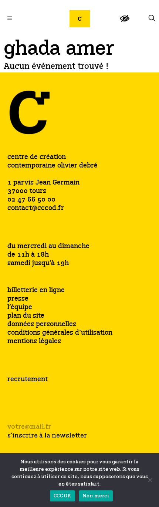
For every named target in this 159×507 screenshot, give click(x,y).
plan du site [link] (25, 316)
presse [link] (17, 299)
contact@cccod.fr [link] (35, 208)
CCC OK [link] (62, 496)
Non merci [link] (95, 496)
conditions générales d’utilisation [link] (59, 333)
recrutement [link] (27, 379)
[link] (124, 21)
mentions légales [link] (34, 341)
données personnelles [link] (41, 324)
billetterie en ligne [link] (36, 290)
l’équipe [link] (19, 307)
